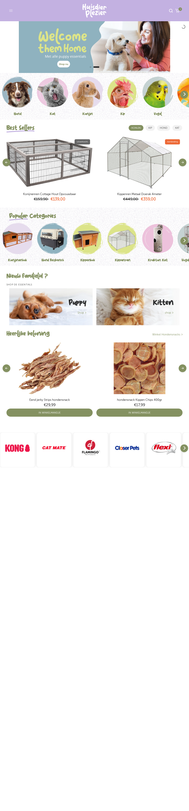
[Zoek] (171, 10)
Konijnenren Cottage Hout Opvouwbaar (49, 194)
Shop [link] (81, 312)
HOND (163, 128)
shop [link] (168, 312)
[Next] (184, 94)
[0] (177, 10)
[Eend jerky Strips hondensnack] (49, 368)
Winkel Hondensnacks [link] (166, 334)
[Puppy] (51, 306)
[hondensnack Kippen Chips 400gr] (139, 368)
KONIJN (136, 128)
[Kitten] (138, 306)
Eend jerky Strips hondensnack (49, 400)
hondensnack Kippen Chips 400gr (139, 400)
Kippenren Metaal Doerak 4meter (139, 194)
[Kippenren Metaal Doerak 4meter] (139, 162)
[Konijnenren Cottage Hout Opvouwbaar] (49, 162)
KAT (177, 128)
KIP (150, 128)
